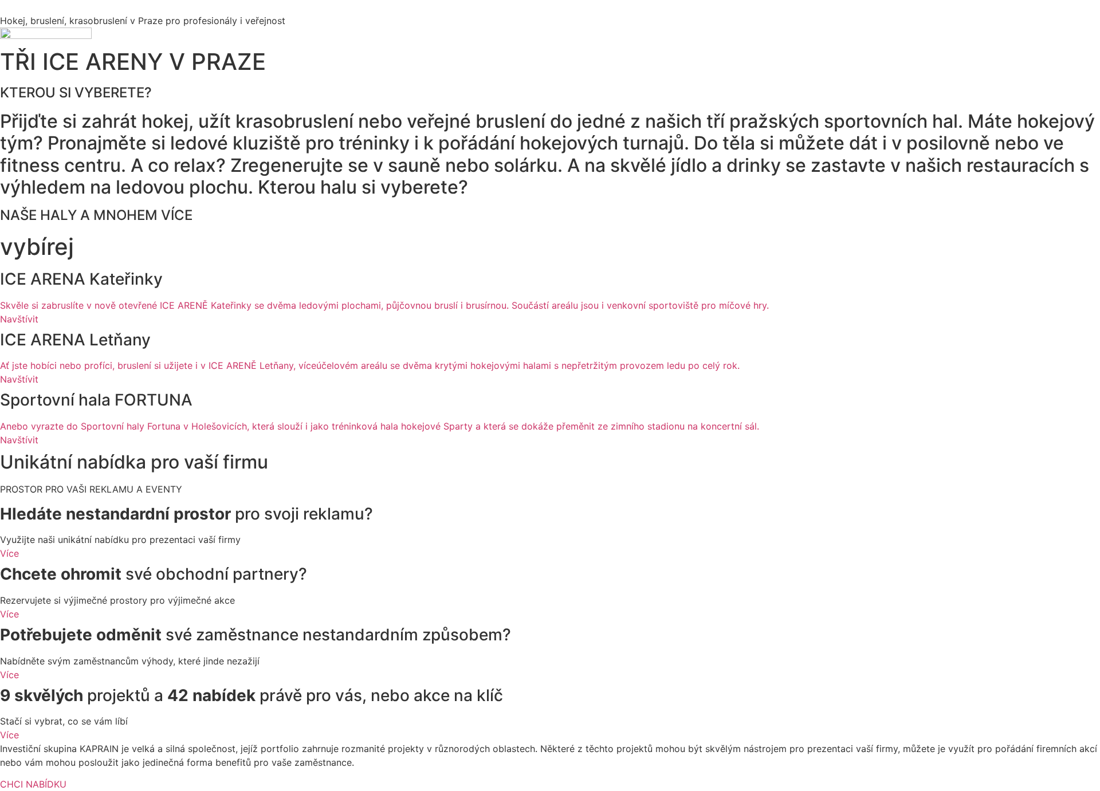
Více (9, 553)
